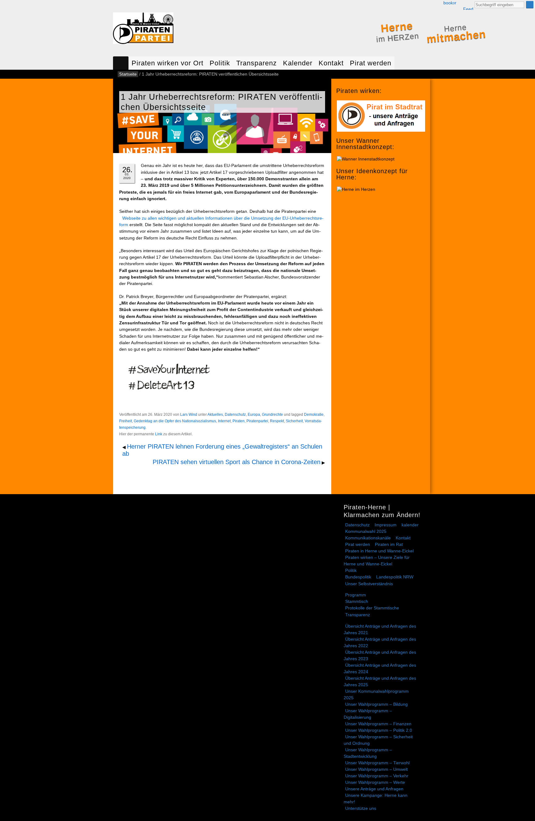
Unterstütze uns (360, 808)
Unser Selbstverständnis (369, 583)
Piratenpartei (257, 421)
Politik (220, 63)
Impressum (386, 524)
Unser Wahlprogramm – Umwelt (376, 769)
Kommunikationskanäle (368, 537)
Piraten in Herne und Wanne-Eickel (379, 550)
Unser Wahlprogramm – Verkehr (376, 775)
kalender (410, 524)
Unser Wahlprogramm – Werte (375, 782)
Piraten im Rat (389, 544)
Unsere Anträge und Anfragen (374, 788)
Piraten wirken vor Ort (167, 63)
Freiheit (125, 421)
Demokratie (314, 414)
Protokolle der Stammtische (372, 607)
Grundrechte (272, 414)
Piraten (239, 421)
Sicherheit (294, 421)
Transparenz (256, 63)
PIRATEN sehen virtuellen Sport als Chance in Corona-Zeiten (236, 462)
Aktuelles (215, 414)
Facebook (448, 3)
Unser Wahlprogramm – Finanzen (378, 723)
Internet (224, 421)
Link (158, 434)
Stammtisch (356, 601)
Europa (254, 414)
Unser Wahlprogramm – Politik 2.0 (378, 730)
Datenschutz (235, 414)
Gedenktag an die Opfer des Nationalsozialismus (175, 421)
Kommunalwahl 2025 (365, 531)
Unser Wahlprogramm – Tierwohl (377, 762)
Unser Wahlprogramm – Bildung (376, 704)
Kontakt (331, 63)
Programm (355, 594)
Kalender (297, 63)
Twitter (454, 3)
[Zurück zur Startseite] (143, 29)
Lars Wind (188, 414)
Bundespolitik (358, 576)
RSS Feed (468, 5)
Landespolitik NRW (394, 576)
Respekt (277, 421)
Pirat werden (370, 63)
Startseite (120, 63)
